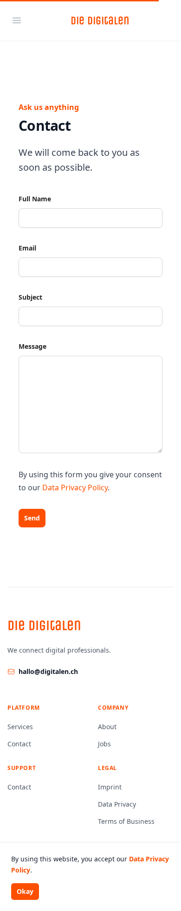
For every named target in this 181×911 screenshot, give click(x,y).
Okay (25, 891)
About (107, 726)
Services (20, 726)
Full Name (35, 198)
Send (32, 517)
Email (27, 248)
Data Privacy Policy (75, 487)
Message (32, 346)
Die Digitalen (100, 20)
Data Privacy (117, 804)
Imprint (110, 787)
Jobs (104, 743)
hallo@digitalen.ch (48, 671)
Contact (19, 743)
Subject (30, 297)
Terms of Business (126, 821)
